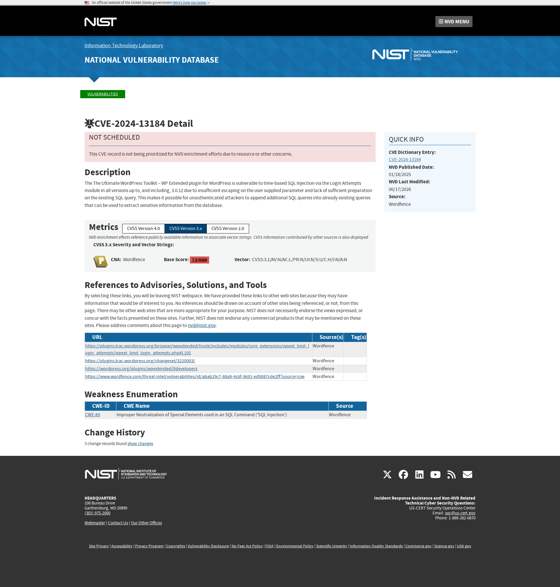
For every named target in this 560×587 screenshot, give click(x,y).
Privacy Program (149, 546)
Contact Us (118, 523)
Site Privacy (99, 546)
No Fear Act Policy (247, 546)
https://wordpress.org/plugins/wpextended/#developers (141, 369)
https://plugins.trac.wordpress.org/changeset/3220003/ (140, 361)
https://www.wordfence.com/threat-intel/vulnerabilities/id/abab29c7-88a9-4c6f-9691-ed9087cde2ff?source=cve (194, 376)
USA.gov (464, 546)
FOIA (269, 546)
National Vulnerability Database (152, 60)
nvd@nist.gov (202, 325)
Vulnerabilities (103, 94)
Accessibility (121, 546)
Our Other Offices (146, 523)
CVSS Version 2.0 (227, 228)
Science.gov (444, 546)
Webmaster (95, 523)
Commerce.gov (418, 546)
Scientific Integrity (331, 546)
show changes (140, 444)
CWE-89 (92, 415)
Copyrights (175, 546)
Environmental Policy (295, 546)
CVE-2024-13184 (405, 160)
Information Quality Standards (376, 546)
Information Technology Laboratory (124, 45)
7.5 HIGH (199, 259)
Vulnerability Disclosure (208, 546)
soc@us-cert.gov (460, 513)
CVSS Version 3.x (185, 228)
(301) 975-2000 (97, 513)
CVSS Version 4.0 (143, 228)
